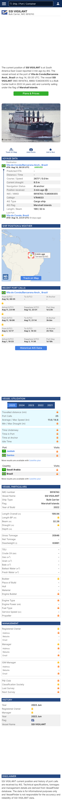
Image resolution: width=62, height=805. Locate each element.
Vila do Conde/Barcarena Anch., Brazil (27, 165)
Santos (10, 455)
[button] (58, 3)
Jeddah (11, 451)
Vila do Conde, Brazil (17, 215)
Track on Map (31, 278)
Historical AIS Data (31, 347)
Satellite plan (35, 460)
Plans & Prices (31, 93)
